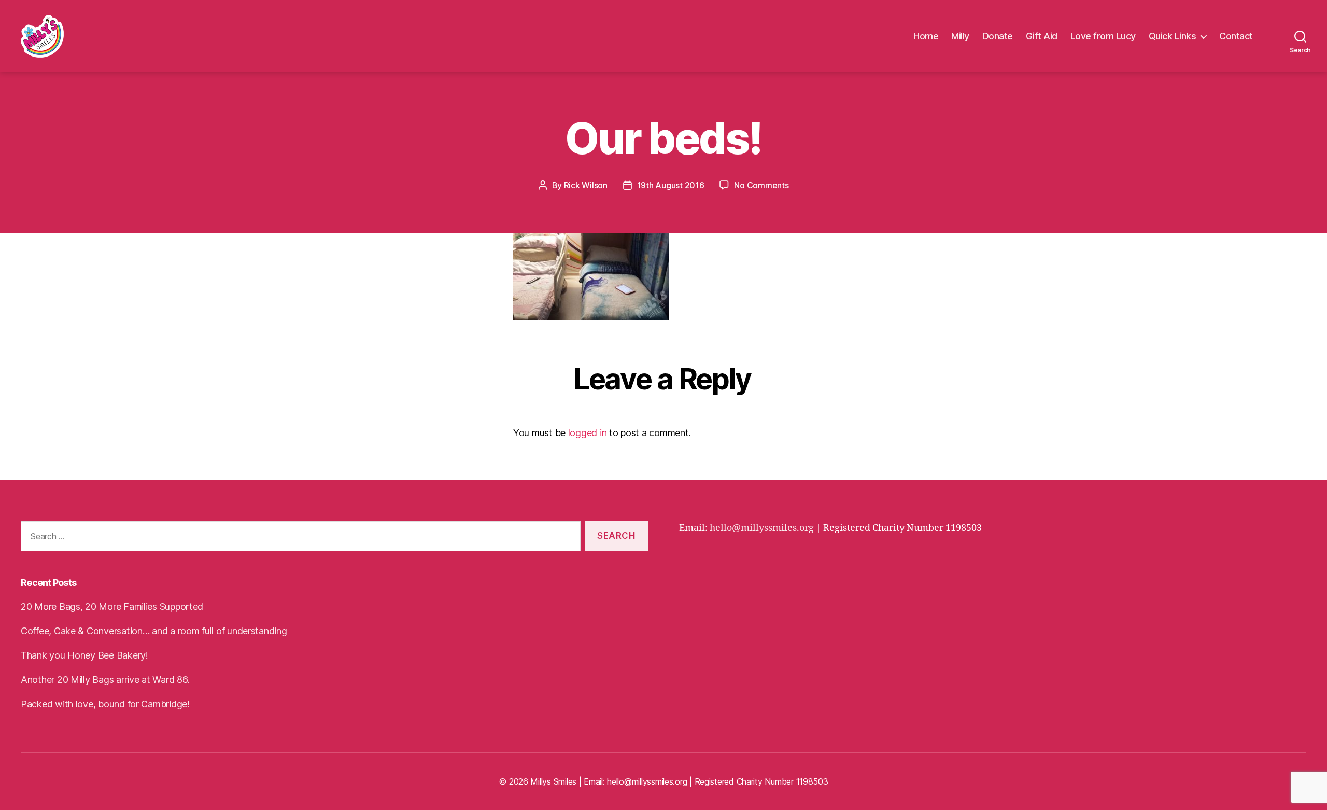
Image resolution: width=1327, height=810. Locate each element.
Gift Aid (1041, 36)
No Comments (761, 185)
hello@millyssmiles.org (762, 528)
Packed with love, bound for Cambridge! (105, 704)
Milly (960, 36)
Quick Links (1172, 36)
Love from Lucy (1103, 36)
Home (925, 36)
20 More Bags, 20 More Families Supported (112, 606)
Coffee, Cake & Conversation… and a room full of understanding (154, 630)
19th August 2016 (670, 185)
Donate (997, 36)
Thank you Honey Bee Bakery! (84, 655)
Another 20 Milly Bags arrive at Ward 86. (105, 679)
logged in (587, 432)
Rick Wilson (586, 185)
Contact (1236, 36)
